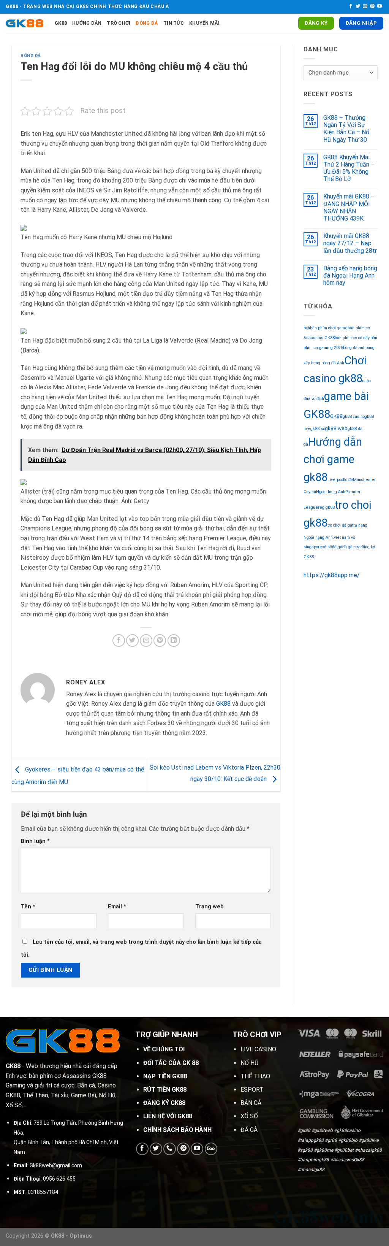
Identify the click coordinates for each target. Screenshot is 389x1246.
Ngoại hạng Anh (330, 491)
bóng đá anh (354, 347)
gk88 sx (317, 428)
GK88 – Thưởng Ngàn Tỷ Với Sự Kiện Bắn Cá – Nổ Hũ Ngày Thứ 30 (346, 128)
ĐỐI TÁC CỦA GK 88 (171, 1063)
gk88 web (336, 428)
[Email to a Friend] (146, 640)
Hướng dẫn (86, 23)
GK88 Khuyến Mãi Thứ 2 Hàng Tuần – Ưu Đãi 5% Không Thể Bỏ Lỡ (349, 168)
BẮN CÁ (250, 1102)
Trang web (209, 906)
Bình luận (35, 841)
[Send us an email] (365, 6)
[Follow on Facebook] (350, 6)
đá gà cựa (351, 546)
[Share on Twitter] (132, 640)
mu (313, 491)
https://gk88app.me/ (332, 575)
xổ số (327, 546)
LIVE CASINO (258, 1049)
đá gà (337, 546)
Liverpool (335, 479)
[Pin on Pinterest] (159, 640)
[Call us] (169, 1149)
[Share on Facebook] (118, 640)
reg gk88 (326, 507)
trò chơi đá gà (339, 525)
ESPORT (252, 1089)
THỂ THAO (255, 1076)
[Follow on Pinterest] (372, 6)
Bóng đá (147, 23)
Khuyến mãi (204, 23)
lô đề (348, 479)
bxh (307, 327)
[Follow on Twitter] (358, 6)
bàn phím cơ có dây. (352, 337)
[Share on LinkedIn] (174, 640)
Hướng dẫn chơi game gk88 (333, 459)
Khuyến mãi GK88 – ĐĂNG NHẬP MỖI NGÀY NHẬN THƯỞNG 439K (349, 207)
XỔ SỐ (249, 1116)
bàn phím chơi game (329, 327)
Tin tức (173, 23)
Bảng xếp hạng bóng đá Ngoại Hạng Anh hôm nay (350, 275)
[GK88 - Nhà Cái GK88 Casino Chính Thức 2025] (24, 23)
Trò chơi (118, 23)
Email (117, 906)
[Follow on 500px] (211, 1149)
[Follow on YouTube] (379, 6)
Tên (28, 906)
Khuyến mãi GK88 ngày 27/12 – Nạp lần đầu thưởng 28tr (350, 243)
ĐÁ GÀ (249, 1129)
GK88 (61, 23)
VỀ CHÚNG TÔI (164, 1049)
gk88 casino (354, 416)
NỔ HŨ (249, 1063)
